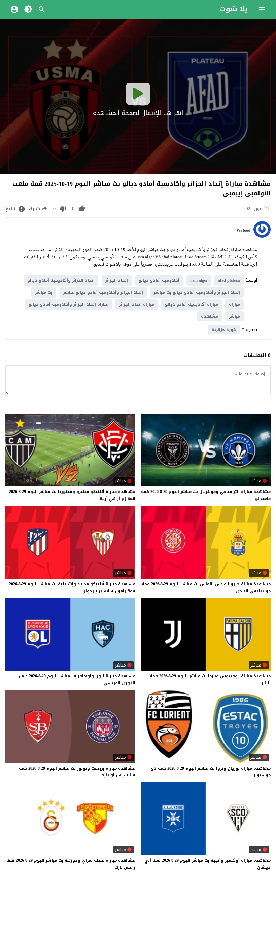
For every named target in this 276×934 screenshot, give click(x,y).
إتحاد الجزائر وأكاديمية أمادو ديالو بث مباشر (197, 292)
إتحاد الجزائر (116, 280)
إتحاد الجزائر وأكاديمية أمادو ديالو (61, 280)
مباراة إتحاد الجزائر (136, 304)
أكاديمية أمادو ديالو (159, 280)
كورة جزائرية (223, 329)
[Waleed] (262, 236)
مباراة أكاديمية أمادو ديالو (191, 304)
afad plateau (229, 280)
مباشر (234, 316)
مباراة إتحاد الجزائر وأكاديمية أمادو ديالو (68, 304)
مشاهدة (209, 316)
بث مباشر (44, 292)
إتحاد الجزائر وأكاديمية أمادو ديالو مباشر (103, 292)
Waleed (243, 230)
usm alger (198, 280)
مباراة (234, 304)
